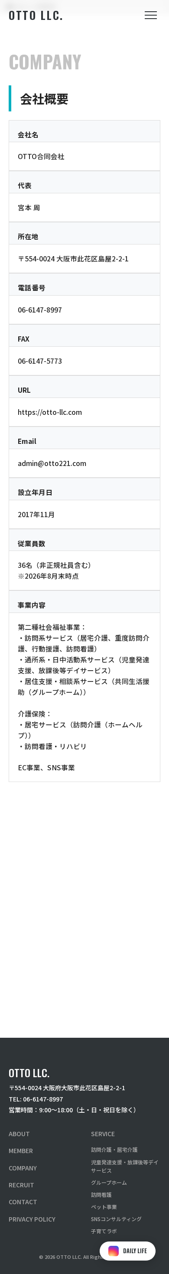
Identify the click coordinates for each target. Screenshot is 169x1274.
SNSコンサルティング (116, 1218)
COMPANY (23, 1167)
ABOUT (19, 1133)
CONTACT (23, 1201)
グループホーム (109, 1182)
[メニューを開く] (150, 15)
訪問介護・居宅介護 (114, 1149)
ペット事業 (104, 1206)
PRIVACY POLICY (32, 1219)
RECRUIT (21, 1184)
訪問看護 (101, 1194)
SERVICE (103, 1133)
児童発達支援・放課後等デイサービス (125, 1166)
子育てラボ (104, 1231)
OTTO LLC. (36, 15)
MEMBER (21, 1150)
